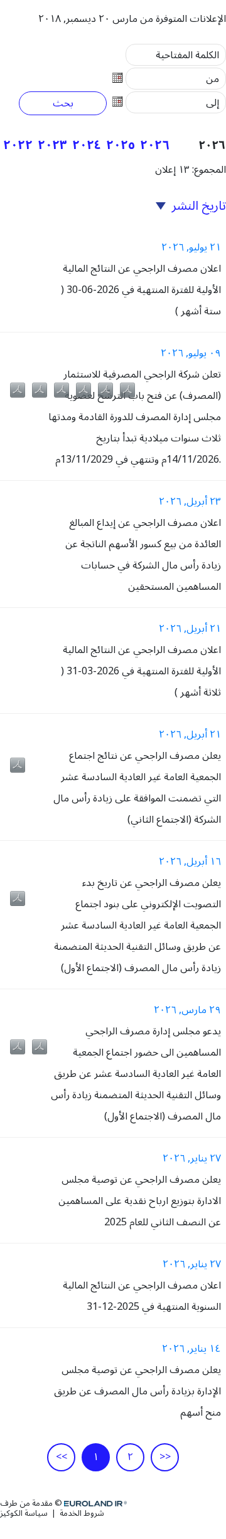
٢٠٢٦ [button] (155, 145)
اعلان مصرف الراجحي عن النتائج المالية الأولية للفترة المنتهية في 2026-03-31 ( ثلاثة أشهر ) (141, 671)
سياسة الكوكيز (25, 1513)
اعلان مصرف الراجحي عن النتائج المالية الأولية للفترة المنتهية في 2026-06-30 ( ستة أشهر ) (141, 290)
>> (165, 1457)
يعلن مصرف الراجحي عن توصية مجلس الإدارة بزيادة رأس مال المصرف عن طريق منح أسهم (137, 1391)
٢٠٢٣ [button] (52, 145)
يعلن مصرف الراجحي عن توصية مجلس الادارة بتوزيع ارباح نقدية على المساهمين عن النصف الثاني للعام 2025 (139, 1201)
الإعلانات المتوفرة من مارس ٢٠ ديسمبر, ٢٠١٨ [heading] (132, 18)
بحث (63, 103)
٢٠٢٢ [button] (18, 145)
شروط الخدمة (81, 1513)
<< (61, 1457)
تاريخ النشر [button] (197, 206)
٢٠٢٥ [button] (120, 145)
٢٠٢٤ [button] (86, 145)
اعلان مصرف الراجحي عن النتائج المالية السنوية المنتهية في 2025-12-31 (142, 1296)
